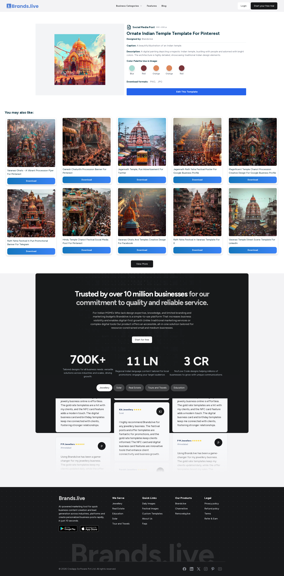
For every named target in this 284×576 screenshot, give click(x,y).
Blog (164, 6)
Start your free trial (264, 5)
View (36, 147)
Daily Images (148, 503)
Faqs (144, 523)
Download (31, 181)
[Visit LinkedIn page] (193, 569)
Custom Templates (152, 513)
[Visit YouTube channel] (221, 569)
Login (244, 5)
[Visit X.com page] (200, 569)
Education (117, 513)
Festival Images (150, 508)
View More (142, 263)
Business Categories (127, 6)
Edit (25, 147)
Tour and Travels (121, 523)
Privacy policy (211, 503)
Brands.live (72, 498)
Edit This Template (187, 91)
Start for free (142, 339)
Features (152, 6)
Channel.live (181, 508)
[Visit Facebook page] (186, 569)
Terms (207, 513)
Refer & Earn (211, 518)
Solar (114, 518)
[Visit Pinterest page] (214, 569)
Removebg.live (182, 513)
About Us (147, 518)
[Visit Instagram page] (207, 569)
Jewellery (117, 503)
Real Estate (118, 508)
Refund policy (211, 508)
